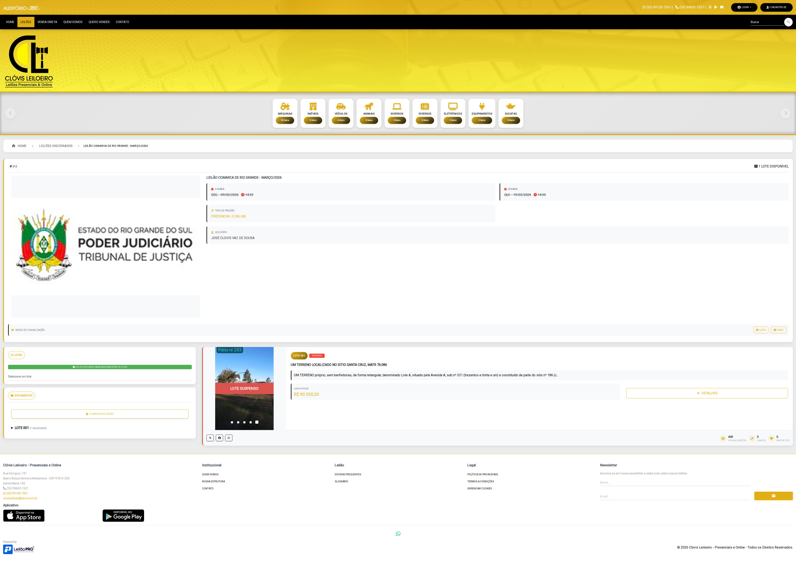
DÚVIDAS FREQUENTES (348, 474)
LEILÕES (26, 22)
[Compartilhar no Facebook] (219, 438)
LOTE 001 (31, 428)
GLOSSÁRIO (341, 481)
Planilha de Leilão (101, 413)
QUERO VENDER (99, 22)
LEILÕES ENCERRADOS (56, 146)
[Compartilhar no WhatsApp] (228, 438)
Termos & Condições (480, 481)
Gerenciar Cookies (479, 488)
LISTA (762, 330)
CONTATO (122, 22)
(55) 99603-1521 (692, 7)
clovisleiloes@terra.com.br (20, 498)
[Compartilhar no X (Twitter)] (210, 438)
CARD (780, 330)
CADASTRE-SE (778, 7)
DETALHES (709, 393)
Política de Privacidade (482, 474)
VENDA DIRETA (47, 22)
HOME (10, 22)
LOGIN (743, 7)
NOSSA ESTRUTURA (213, 481)
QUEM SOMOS (73, 22)
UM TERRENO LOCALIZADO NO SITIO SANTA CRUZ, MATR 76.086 (339, 365)
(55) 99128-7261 (658, 7)
